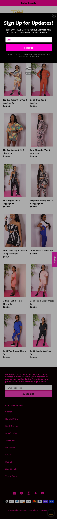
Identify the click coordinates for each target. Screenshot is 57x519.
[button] (54, 15)
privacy (28, 73)
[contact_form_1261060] (51, 513)
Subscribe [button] (28, 47)
